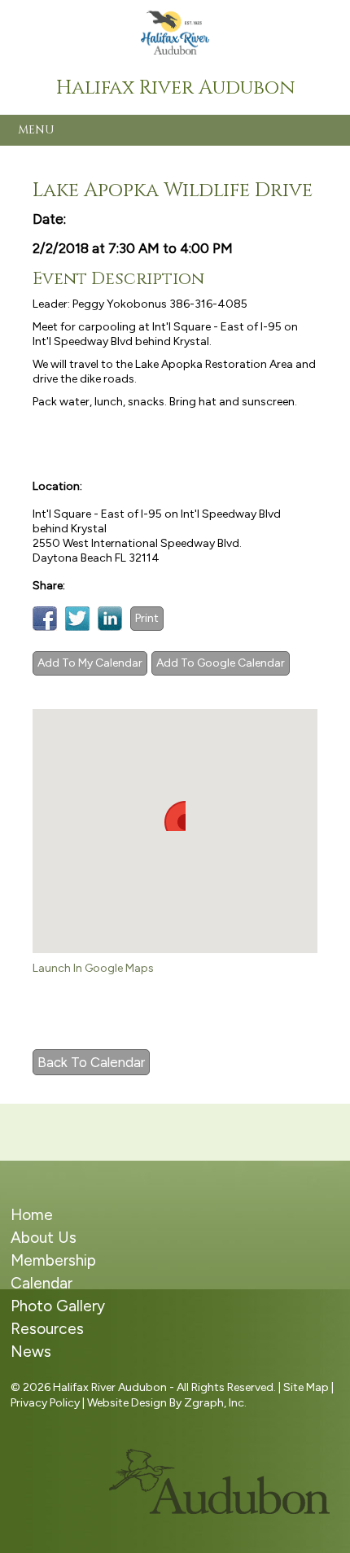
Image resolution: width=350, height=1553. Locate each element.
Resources (47, 1328)
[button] (175, 816)
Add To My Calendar (89, 663)
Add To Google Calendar (220, 663)
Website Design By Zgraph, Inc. (167, 1403)
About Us (44, 1237)
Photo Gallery (58, 1306)
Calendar (41, 1283)
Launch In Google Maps (93, 968)
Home (32, 1214)
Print (147, 618)
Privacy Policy (45, 1403)
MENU (36, 130)
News (31, 1351)
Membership (53, 1260)
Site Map (306, 1387)
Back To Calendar (91, 1062)
